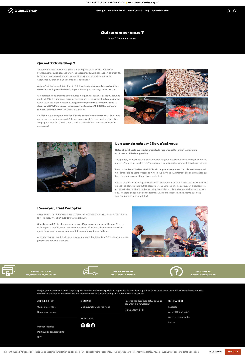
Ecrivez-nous (103, 307)
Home (111, 38)
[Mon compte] (229, 11)
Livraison (172, 307)
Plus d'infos (215, 352)
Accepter (233, 352)
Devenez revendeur (46, 312)
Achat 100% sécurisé (178, 312)
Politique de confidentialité (50, 332)
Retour (171, 322)
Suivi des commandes (179, 317)
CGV (39, 337)
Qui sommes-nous (46, 307)
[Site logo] (22, 10)
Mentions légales (45, 326)
